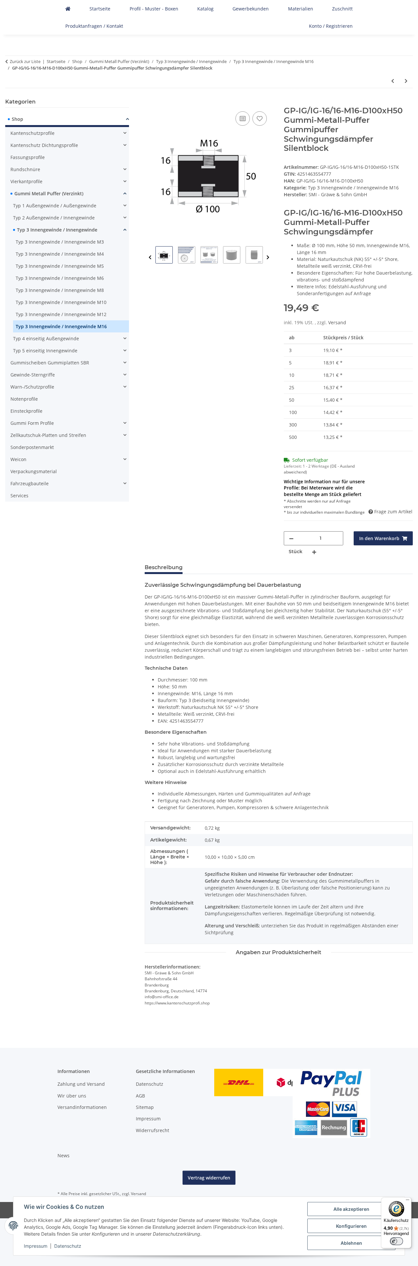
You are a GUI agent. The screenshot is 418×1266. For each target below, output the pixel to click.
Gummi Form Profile (32, 423)
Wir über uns (71, 1096)
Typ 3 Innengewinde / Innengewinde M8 (60, 290)
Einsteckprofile (26, 411)
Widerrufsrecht (152, 1130)
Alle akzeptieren (351, 1209)
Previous (150, 257)
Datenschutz (67, 1246)
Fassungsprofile (27, 157)
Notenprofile (24, 399)
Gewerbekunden (251, 9)
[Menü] (407, 1201)
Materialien (300, 9)
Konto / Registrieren (331, 26)
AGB (140, 1096)
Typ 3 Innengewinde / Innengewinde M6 (60, 278)
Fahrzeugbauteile (29, 483)
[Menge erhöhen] (314, 551)
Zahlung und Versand (81, 1084)
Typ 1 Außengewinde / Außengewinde (54, 205)
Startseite (99, 9)
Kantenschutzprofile (32, 133)
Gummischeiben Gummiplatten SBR (49, 363)
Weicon (18, 459)
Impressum (35, 1246)
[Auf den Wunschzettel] (259, 118)
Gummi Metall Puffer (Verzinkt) (48, 193)
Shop (17, 119)
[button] (67, 120)
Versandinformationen (82, 1107)
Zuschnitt (342, 9)
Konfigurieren (351, 1226)
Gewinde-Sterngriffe (32, 375)
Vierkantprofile (26, 181)
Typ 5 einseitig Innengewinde (45, 350)
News (63, 1155)
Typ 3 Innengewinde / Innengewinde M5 (60, 266)
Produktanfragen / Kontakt (94, 26)
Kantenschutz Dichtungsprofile (44, 145)
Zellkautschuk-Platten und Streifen (48, 435)
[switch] (396, 1241)
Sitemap (145, 1107)
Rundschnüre (25, 169)
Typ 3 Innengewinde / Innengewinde (57, 230)
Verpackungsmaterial (33, 471)
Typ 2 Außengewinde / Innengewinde (54, 218)
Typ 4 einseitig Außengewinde (46, 338)
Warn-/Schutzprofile (32, 387)
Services (19, 495)
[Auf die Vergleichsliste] (242, 118)
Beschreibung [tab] (164, 567)
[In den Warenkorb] (150, 102)
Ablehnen (351, 1243)
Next (268, 257)
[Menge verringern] (291, 538)
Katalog (205, 9)
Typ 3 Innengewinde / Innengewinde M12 (61, 314)
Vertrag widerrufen (209, 1178)
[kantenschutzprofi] (67, 8)
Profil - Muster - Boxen (154, 9)
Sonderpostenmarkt (32, 447)
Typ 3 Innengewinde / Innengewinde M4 (60, 254)
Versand (337, 322)
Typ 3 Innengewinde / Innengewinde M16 (353, 187)
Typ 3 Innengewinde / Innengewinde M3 (60, 242)
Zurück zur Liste (25, 61)
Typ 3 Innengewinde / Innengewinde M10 (61, 302)
